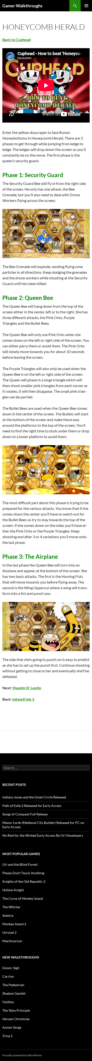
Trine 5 (7, 1036)
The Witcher (11, 907)
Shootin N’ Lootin (27, 688)
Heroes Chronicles (16, 1019)
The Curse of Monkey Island (22, 898)
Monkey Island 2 (14, 924)
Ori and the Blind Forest (20, 864)
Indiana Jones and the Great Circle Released (34, 797)
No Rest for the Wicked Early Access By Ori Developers (42, 835)
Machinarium (12, 941)
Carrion (8, 976)
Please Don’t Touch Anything (23, 873)
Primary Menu (86, 5)
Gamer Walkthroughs (22, 5)
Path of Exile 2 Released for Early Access (31, 806)
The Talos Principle (16, 1010)
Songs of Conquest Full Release (25, 814)
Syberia (7, 915)
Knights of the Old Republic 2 (23, 881)
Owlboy (8, 1002)
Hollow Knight (13, 890)
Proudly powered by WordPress (22, 1055)
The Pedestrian (13, 985)
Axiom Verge (11, 1027)
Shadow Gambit (13, 993)
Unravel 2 (9, 932)
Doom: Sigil (10, 968)
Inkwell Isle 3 (23, 699)
